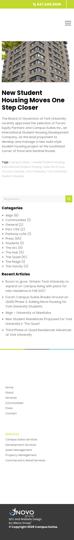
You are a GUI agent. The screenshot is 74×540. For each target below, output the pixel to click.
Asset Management (18, 450)
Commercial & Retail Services (25, 460)
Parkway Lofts (16, 234)
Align (9, 215)
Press (10, 238)
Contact (11, 413)
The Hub (12, 252)
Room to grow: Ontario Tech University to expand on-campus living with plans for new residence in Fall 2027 (37, 286)
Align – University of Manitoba (28, 313)
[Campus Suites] (66, 4)
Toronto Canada (13, 171)
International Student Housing (22, 167)
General (12, 224)
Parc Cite (12, 229)
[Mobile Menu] (68, 23)
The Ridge (13, 261)
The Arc (11, 248)
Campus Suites (20, 162)
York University (36, 171)
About (9, 393)
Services (11, 398)
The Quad (13, 257)
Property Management (21, 455)
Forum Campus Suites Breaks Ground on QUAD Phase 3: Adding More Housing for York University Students (37, 301)
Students (12, 243)
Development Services (20, 445)
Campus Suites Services (21, 439)
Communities (16, 220)
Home (9, 387)
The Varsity (14, 266)
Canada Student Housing (47, 162)
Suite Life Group (53, 167)
